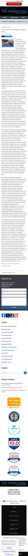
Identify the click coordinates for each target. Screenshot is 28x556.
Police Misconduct (7, 350)
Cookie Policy (22, 501)
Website (14, 511)
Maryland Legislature (8, 326)
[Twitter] (8, 315)
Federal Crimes (7, 332)
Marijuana (5, 329)
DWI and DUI (6, 344)
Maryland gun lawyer (17, 255)
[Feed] (16, 315)
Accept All (9, 547)
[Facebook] (3, 315)
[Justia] (12, 315)
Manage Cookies (14, 503)
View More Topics (6, 362)
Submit (14, 307)
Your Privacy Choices (11, 501)
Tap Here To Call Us (14, 3)
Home (4, 17)
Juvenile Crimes (7, 356)
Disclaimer (14, 520)
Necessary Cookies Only (9, 551)
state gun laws (16, 261)
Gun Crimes (8, 263)
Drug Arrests (6, 338)
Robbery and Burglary (9, 347)
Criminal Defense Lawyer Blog (14, 11)
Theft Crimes (6, 341)
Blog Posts (14, 533)
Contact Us (14, 17)
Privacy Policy (14, 516)
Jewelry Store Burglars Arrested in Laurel (11, 387)
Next (14, 272)
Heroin (4, 353)
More (23, 17)
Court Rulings (6, 359)
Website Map (14, 529)
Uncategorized (16, 263)
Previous (4, 272)
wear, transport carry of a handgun (16, 237)
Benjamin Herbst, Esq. (20, 549)
